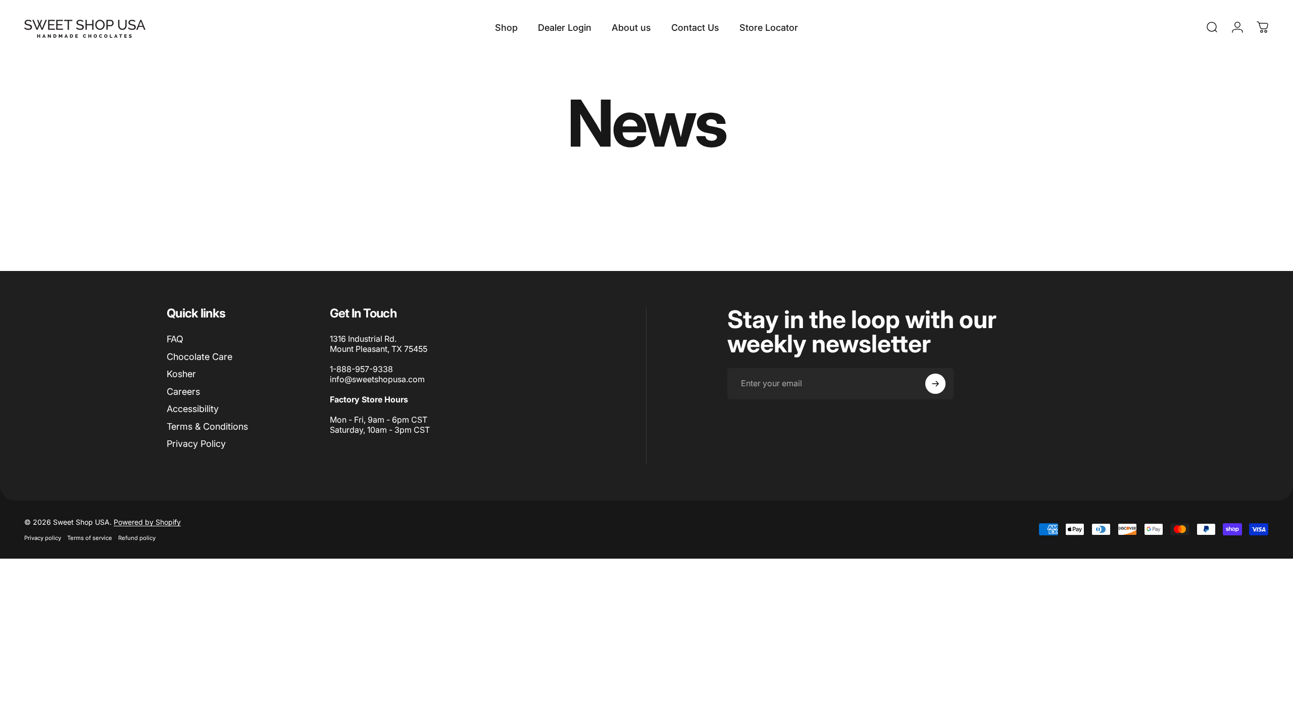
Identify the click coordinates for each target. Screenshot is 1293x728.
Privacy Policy (196, 443)
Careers (183, 391)
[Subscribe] (935, 384)
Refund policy (137, 537)
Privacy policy (42, 537)
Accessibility (193, 408)
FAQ (175, 339)
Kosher (181, 374)
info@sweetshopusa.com (377, 379)
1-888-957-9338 (361, 369)
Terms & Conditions (207, 426)
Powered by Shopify (147, 522)
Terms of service (89, 537)
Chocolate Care (199, 356)
